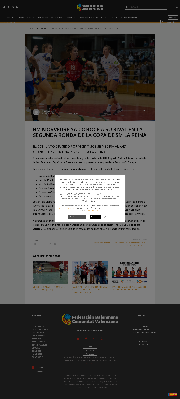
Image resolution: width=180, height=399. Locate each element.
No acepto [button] (95, 217)
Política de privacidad (67, 208)
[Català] (170, 394)
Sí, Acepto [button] (107, 217)
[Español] (175, 394)
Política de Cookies (93, 210)
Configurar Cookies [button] (77, 217)
